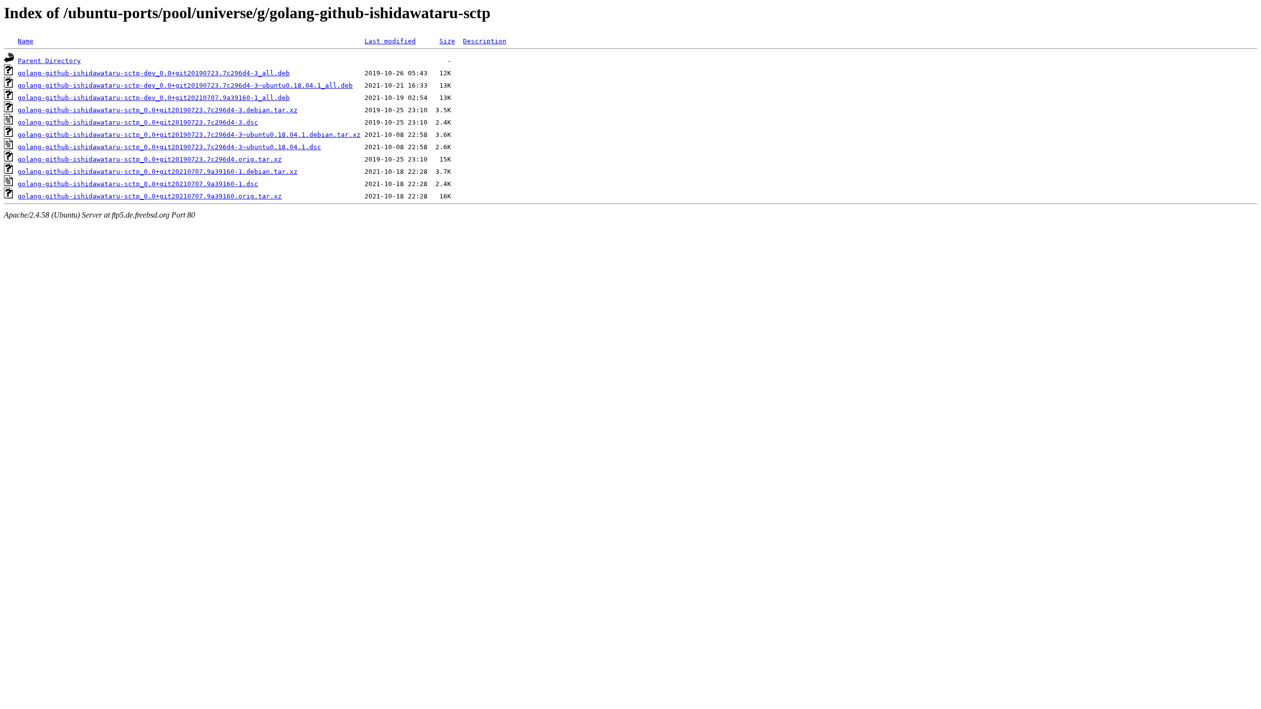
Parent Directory (49, 60)
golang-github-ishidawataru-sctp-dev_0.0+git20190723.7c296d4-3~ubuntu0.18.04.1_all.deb (185, 85)
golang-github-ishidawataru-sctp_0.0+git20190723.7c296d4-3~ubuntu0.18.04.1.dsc (169, 147)
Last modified (390, 41)
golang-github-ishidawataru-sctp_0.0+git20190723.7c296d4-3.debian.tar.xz (158, 110)
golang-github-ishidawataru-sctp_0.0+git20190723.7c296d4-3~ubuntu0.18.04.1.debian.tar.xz (189, 134)
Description (484, 41)
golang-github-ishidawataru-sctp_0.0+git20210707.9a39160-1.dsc (138, 184)
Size (447, 41)
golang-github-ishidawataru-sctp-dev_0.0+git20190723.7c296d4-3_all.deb (154, 73)
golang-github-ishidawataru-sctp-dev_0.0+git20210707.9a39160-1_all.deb (154, 97)
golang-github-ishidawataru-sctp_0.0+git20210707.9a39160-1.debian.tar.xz (158, 171)
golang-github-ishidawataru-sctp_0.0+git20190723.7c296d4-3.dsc (138, 122)
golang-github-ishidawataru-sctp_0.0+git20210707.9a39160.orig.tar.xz (150, 196)
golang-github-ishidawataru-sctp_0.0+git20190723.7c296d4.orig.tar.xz (150, 159)
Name (25, 41)
